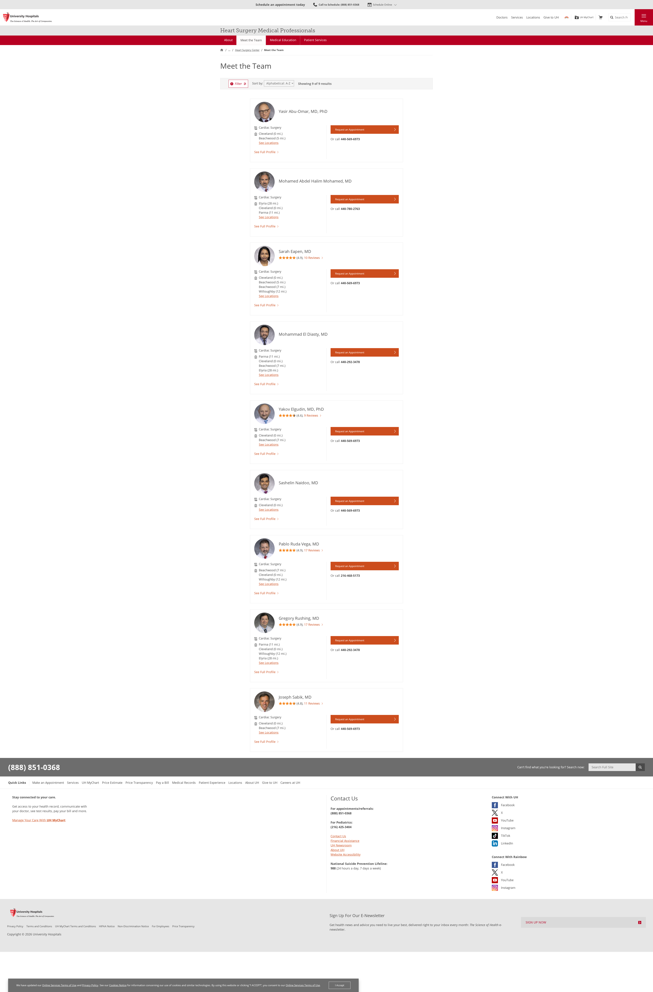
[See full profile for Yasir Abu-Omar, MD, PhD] (264, 116)
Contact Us (338, 836)
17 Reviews (312, 550)
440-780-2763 (350, 209)
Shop (600, 17)
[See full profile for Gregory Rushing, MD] (264, 627)
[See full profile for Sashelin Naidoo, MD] (264, 487)
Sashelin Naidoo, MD (298, 482)
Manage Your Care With (38, 820)
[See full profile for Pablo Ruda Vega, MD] (264, 552)
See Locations (269, 143)
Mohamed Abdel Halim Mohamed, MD (315, 181)
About (228, 40)
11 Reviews (312, 703)
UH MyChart (586, 17)
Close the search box (632, 17)
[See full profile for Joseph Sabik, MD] (264, 706)
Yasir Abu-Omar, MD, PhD (303, 111)
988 (333, 868)
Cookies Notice (118, 985)
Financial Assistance (345, 841)
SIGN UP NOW (536, 922)
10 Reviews (312, 258)
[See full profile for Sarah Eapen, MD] (264, 260)
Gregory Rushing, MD (299, 618)
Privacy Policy (90, 985)
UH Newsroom (341, 845)
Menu (643, 21)
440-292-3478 (350, 362)
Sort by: (257, 83)
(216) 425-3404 (341, 827)
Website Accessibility (346, 854)
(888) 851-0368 (34, 767)
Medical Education (283, 40)
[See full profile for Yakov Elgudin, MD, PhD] (264, 418)
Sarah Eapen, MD (295, 251)
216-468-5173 (350, 576)
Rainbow (566, 17)
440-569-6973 (350, 139)
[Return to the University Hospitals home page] (27, 17)
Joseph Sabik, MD (295, 697)
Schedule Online (382, 4)
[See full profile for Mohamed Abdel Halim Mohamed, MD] (264, 186)
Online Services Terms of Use (59, 985)
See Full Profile (264, 152)
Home (221, 50)
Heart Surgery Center (247, 50)
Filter (238, 84)
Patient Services (315, 40)
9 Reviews (311, 415)
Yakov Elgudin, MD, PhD (301, 409)
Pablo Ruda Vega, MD (299, 544)
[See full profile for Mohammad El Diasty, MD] (264, 339)
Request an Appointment (349, 129)
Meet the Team (251, 40)
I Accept (339, 985)
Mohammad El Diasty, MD (303, 334)
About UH (337, 850)
